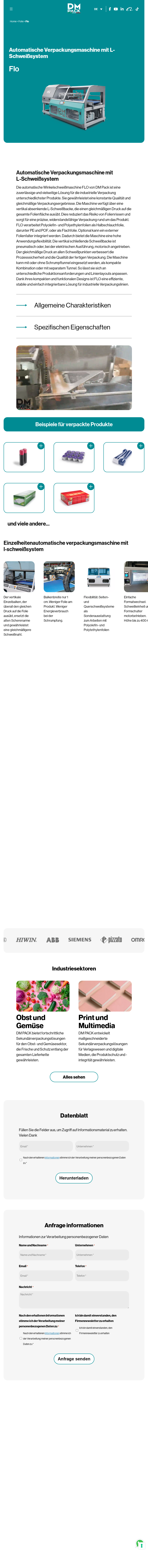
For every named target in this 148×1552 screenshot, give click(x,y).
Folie (20, 21)
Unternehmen (85, 1245)
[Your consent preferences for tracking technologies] (141, 1545)
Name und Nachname (33, 1245)
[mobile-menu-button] (11, 9)
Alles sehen (74, 1077)
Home (13, 21)
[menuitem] (98, 9)
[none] (98, 9)
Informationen (52, 1157)
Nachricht (26, 1287)
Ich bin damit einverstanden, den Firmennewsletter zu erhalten (95, 1330)
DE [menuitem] (96, 9)
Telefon (80, 1266)
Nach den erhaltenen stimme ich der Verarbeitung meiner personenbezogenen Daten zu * (74, 1160)
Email (23, 1266)
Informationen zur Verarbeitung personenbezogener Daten (63, 1236)
